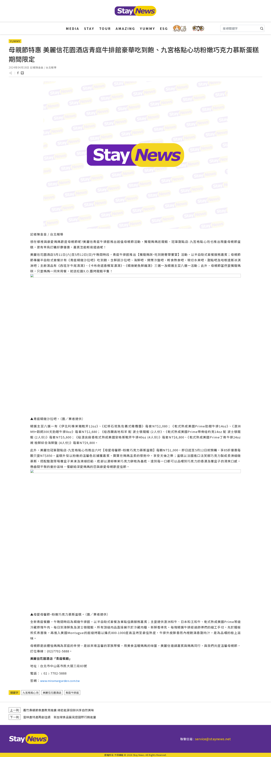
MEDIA (72, 28)
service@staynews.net (213, 739)
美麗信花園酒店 (52, 692)
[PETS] (179, 28)
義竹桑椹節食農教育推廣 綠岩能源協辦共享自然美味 (58, 710)
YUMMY (147, 28)
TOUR (105, 28)
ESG (164, 28)
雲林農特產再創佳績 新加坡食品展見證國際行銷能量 (59, 717)
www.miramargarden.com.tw (60, 681)
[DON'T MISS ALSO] (198, 28)
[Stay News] (27, 739)
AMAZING (125, 28)
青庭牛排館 (72, 692)
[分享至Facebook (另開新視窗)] (18, 72)
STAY (89, 28)
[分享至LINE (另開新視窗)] (22, 72)
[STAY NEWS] (135, 11)
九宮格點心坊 (30, 692)
